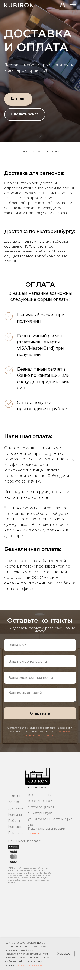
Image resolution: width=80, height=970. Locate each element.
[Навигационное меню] (73, 5)
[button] (62, 5)
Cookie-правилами (30, 965)
